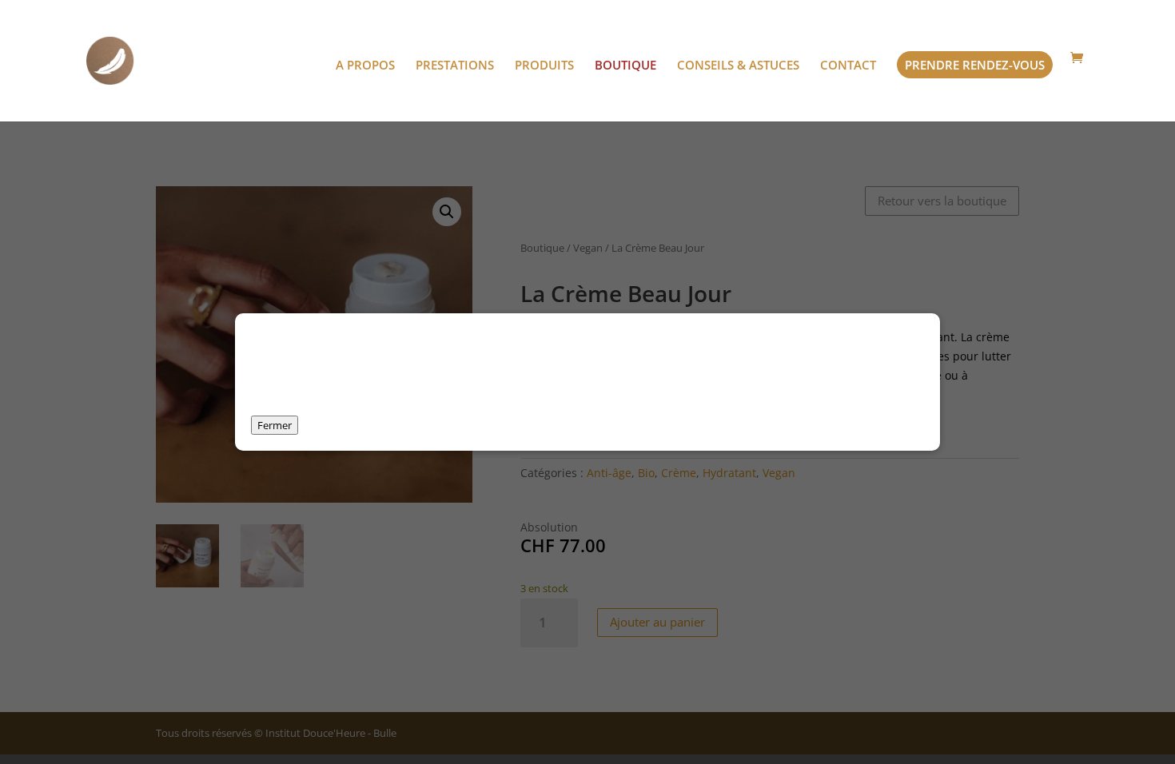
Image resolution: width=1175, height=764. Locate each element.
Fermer (274, 425)
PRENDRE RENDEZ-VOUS (975, 65)
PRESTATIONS (455, 66)
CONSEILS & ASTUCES (738, 66)
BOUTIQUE (625, 66)
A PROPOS (365, 66)
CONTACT (848, 66)
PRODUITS (544, 66)
